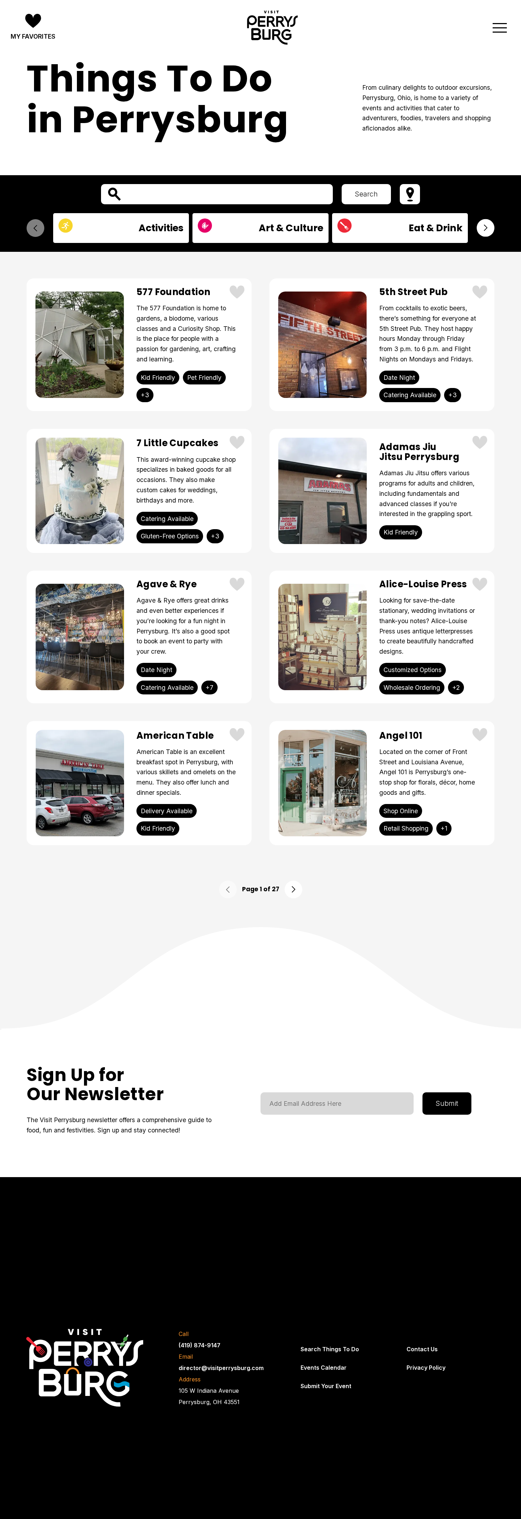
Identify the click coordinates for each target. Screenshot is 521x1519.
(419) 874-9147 (199, 1345)
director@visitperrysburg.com (221, 1367)
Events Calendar (324, 1367)
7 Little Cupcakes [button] (177, 443)
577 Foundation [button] (173, 292)
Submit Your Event (326, 1386)
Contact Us (422, 1349)
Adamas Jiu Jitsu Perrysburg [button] (419, 452)
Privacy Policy (426, 1367)
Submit (447, 1103)
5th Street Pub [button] (413, 292)
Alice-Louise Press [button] (423, 584)
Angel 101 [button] (400, 736)
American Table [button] (175, 736)
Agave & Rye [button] (166, 584)
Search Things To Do (330, 1349)
